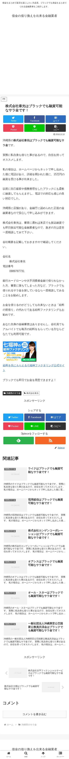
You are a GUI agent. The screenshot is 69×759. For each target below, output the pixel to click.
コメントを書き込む (34, 714)
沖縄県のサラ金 (13, 393)
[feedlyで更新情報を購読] (18, 440)
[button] (56, 128)
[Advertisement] (34, 59)
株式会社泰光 (32, 393)
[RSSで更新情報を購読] (50, 440)
